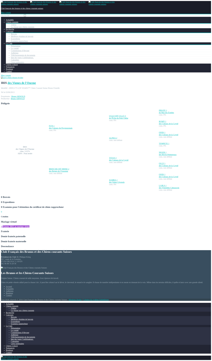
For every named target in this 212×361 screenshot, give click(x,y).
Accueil (9, 287)
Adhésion (14, 53)
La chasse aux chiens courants (22, 27)
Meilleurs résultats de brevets (22, 36)
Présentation (15, 46)
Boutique (9, 69)
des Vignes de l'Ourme (22, 82)
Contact (9, 71)
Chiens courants (12, 22)
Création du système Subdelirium (96, 300)
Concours (9, 31)
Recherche (10, 29)
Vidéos (13, 25)
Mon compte (6, 13)
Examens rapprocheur (19, 41)
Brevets (14, 34)
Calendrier (15, 60)
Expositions (15, 39)
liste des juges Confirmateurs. (22, 58)
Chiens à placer (12, 65)
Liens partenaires (17, 62)
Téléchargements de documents (23, 55)
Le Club (9, 43)
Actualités (10, 20)
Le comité (15, 48)
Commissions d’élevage (20, 51)
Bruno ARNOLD (18, 96)
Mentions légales (75, 300)
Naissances (10, 67)
